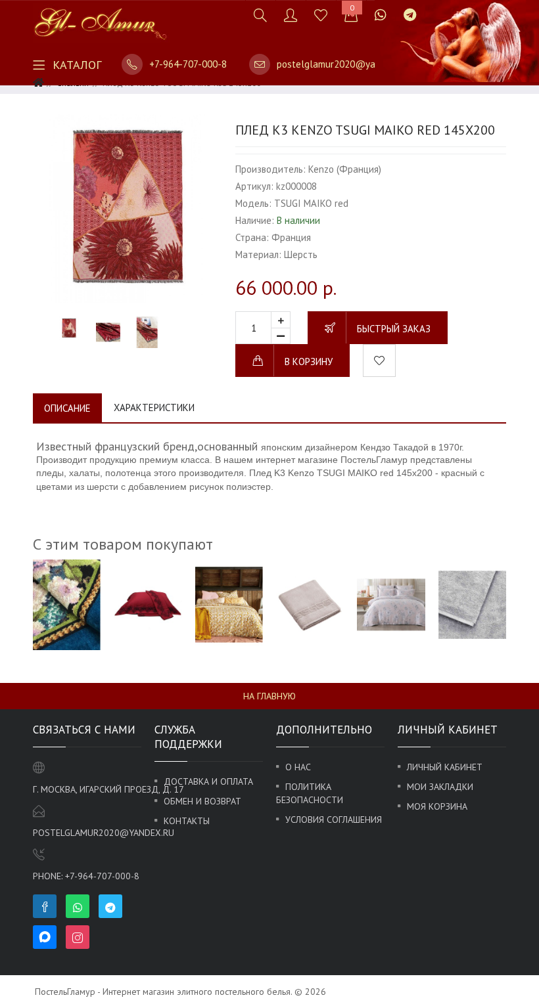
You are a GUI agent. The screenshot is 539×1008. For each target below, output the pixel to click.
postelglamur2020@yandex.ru (342, 64)
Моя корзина (437, 806)
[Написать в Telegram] (410, 15)
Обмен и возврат (202, 801)
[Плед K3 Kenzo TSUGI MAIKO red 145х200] (127, 208)
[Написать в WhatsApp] (380, 15)
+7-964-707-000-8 (188, 64)
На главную (269, 696)
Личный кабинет (444, 767)
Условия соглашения (333, 819)
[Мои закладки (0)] (321, 15)
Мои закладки (440, 787)
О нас (298, 767)
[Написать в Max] (433, 8)
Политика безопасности (309, 793)
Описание (67, 408)
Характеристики (154, 407)
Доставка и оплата (208, 781)
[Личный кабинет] (290, 15)
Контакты (187, 821)
